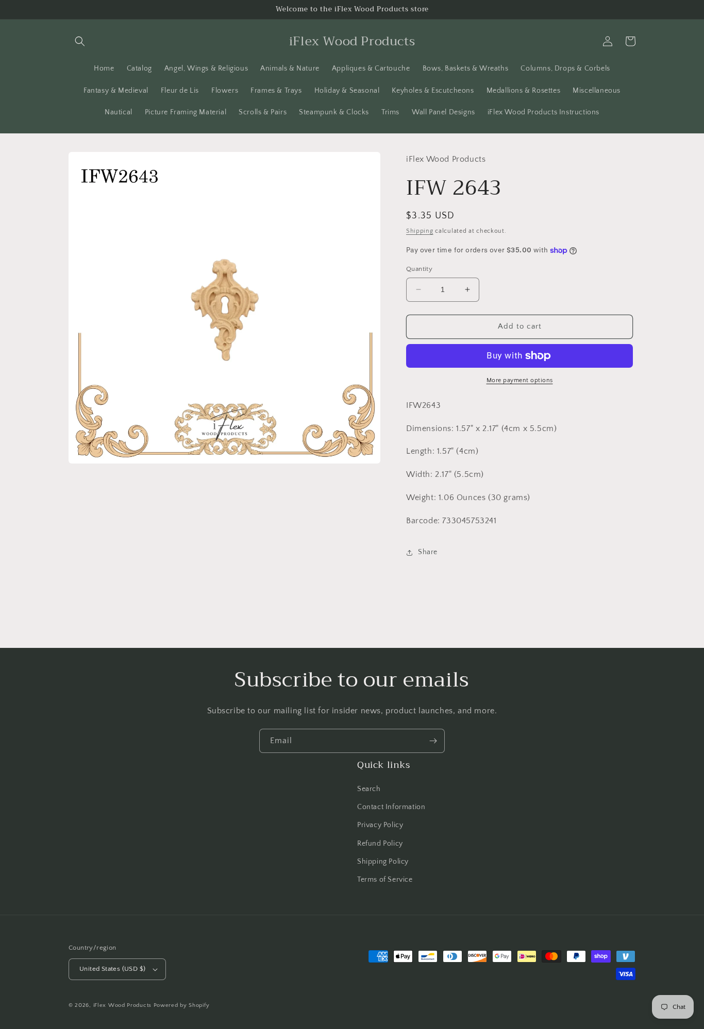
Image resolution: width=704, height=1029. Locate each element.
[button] (80, 41)
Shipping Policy (383, 862)
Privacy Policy (380, 825)
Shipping (419, 231)
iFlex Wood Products (122, 1005)
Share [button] (428, 552)
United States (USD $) (112, 968)
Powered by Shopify (182, 1005)
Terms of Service (385, 880)
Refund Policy (380, 843)
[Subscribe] (433, 741)
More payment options (520, 380)
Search (369, 789)
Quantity (419, 268)
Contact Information (391, 807)
